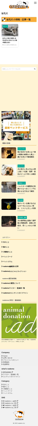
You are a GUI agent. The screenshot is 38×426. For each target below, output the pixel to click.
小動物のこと (7, 252)
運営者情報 (7, 372)
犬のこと (6, 242)
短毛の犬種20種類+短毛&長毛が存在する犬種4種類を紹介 (9, 40)
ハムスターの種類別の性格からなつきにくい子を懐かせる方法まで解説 (27, 188)
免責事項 (6, 364)
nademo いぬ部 (10, 401)
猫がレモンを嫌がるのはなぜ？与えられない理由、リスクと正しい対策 (27, 205)
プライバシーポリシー (11, 360)
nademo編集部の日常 (11, 266)
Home (5, 356)
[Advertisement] (19, 91)
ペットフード (7, 257)
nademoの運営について (11, 283)
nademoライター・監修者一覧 (14, 288)
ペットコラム (7, 261)
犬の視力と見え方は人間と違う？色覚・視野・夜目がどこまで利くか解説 (27, 171)
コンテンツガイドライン (11, 376)
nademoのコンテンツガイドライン (15, 293)
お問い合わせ (7, 358)
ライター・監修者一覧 (11, 374)
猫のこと (6, 247)
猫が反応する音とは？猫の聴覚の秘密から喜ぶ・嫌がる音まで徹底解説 (27, 154)
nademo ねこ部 (10, 403)
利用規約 (6, 362)
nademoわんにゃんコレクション (14, 271)
